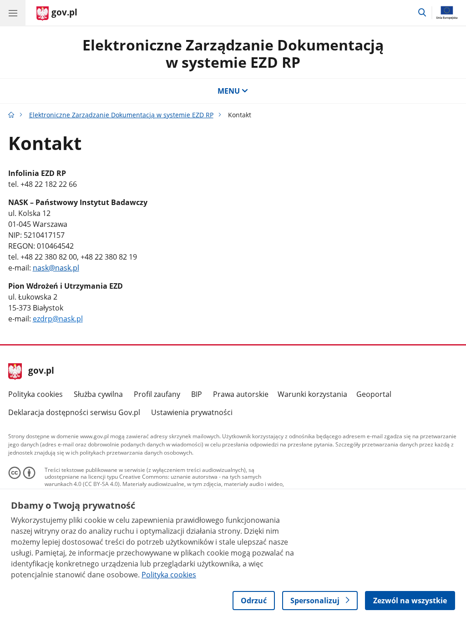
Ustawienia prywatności (192, 412)
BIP (196, 394)
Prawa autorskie (240, 394)
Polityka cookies (35, 394)
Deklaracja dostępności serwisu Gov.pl (74, 412)
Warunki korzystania (312, 394)
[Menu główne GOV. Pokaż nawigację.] (12, 12)
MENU (229, 91)
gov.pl (41, 371)
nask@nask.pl (56, 268)
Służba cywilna (98, 394)
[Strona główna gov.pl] (11, 114)
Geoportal (373, 394)
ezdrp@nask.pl (58, 319)
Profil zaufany (157, 394)
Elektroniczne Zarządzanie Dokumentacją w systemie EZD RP (233, 53)
